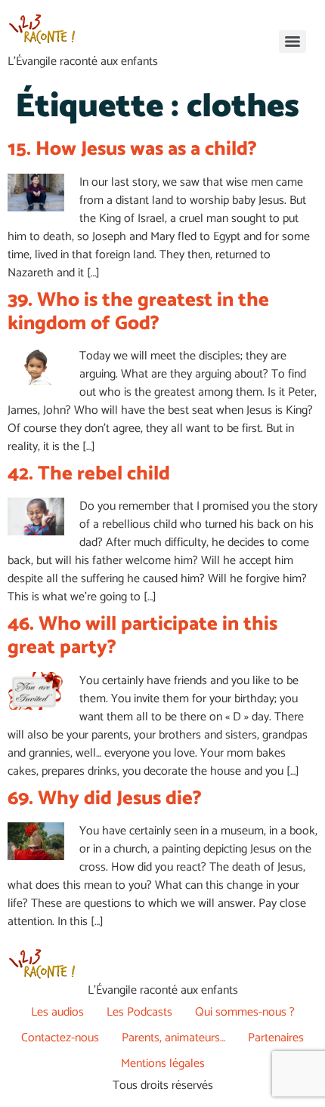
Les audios (57, 1012)
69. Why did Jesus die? (105, 798)
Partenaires (276, 1038)
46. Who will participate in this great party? (142, 636)
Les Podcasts (139, 1012)
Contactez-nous (60, 1038)
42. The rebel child (89, 474)
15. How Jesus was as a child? (132, 149)
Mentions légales (163, 1063)
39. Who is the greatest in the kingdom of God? (138, 312)
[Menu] (292, 41)
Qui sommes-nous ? (245, 1012)
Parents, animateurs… (173, 1038)
